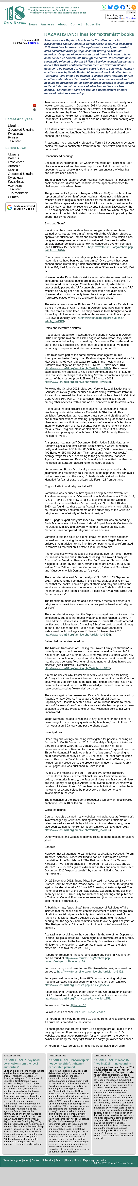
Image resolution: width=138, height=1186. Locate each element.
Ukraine (13, 126)
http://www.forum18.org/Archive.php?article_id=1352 (90, 971)
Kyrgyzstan (16, 133)
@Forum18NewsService (89, 1012)
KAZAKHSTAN (59, 34)
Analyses (47, 24)
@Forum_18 (78, 1005)
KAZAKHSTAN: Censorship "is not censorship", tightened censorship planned (68, 1063)
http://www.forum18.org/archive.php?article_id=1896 (77, 368)
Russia (13, 137)
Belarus (13, 158)
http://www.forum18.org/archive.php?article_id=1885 (77, 668)
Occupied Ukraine (21, 129)
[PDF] (35, 104)
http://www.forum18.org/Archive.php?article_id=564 (77, 985)
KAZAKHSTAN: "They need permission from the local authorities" (22, 1063)
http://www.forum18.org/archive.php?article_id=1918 (77, 381)
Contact (76, 24)
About (62, 24)
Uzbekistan (16, 162)
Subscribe (93, 24)
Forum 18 (33, 42)
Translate (131, 18)
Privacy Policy (73, 1160)
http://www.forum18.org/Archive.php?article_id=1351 (77, 998)
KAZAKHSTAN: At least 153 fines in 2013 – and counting (112, 1061)
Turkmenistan (18, 193)
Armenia (14, 166)
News (33, 24)
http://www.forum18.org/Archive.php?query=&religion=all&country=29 (78, 960)
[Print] (35, 108)
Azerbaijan (16, 185)
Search (59, 1160)
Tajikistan (15, 141)
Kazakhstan (16, 181)
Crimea (13, 197)
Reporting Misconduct (95, 1160)
